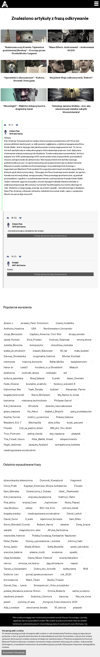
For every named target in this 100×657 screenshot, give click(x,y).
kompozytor (36, 345)
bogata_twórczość (14, 394)
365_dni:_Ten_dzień (61, 428)
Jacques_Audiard (38, 444)
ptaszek (75, 433)
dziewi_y (8, 323)
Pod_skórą (9, 502)
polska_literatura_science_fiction (22, 591)
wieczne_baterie (13, 552)
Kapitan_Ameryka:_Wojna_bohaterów (45, 485)
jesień (7, 601)
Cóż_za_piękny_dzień (31, 428)
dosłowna (9, 372)
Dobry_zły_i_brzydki (45, 568)
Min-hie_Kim (47, 507)
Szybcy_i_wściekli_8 (64, 383)
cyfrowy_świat (70, 507)
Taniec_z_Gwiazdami (15, 568)
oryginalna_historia (44, 356)
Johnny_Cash (74, 541)
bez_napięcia (57, 433)
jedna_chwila (35, 433)
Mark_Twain (33, 579)
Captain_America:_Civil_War (45, 334)
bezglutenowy (79, 361)
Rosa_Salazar (37, 378)
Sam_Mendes (11, 491)
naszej (74, 563)
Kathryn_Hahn (66, 497)
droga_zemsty (77, 334)
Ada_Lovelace (11, 607)
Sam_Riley (75, 519)
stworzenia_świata (36, 607)
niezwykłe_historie (14, 535)
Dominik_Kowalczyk (51, 480)
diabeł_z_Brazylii (54, 411)
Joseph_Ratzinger (42, 350)
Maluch (74, 367)
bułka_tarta (69, 568)
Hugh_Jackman (12, 444)
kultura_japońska (13, 378)
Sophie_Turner (12, 417)
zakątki (8, 530)
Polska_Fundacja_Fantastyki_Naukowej (54, 535)
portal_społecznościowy (39, 574)
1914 (85, 568)
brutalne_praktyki (36, 383)
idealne (64, 524)
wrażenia (57, 552)
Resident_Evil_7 (12, 422)
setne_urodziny (81, 591)
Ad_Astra (32, 411)
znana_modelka (65, 323)
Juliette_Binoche (13, 345)
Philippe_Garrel (63, 400)
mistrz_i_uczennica (38, 417)
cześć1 (24, 367)
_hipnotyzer (51, 502)
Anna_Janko (10, 546)
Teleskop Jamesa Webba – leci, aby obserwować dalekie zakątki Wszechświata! (71, 109)
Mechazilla (35, 422)
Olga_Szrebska (12, 557)
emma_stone (84, 339)
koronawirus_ (11, 579)
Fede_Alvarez (11, 383)
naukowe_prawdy (14, 596)
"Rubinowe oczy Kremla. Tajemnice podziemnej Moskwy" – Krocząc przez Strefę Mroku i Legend (24, 50)
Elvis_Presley (34, 339)
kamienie (9, 400)
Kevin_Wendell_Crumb (17, 524)
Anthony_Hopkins (14, 328)
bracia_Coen (30, 502)
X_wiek (56, 378)
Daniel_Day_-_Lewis (15, 585)
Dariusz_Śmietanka (15, 356)
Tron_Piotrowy (12, 433)
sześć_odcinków (79, 546)
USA (33, 328)
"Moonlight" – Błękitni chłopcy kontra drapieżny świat (24, 107)
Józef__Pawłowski (68, 491)
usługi (29, 507)
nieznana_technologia (34, 400)
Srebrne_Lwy (11, 574)
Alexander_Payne (75, 389)
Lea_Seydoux (11, 507)
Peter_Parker (11, 541)
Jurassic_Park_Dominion (34, 323)
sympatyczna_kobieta (67, 444)
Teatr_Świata (35, 389)
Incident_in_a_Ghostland (48, 367)
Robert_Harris (45, 524)
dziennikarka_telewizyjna (18, 480)
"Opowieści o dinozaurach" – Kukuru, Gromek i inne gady (24, 79)
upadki (73, 552)
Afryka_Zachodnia (58, 530)
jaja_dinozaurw (55, 563)
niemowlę (9, 361)
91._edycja (60, 607)
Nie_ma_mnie (83, 596)
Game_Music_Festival (40, 557)
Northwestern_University (57, 328)
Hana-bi (8, 367)
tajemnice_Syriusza (51, 519)
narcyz (7, 563)
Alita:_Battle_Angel (42, 439)
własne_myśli (37, 552)
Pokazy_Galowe (64, 417)
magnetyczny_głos (29, 530)
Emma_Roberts (56, 591)
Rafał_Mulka (57, 361)
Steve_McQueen (40, 394)
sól (65, 372)
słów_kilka (54, 422)
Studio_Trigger (55, 579)
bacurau (63, 596)
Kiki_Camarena (12, 406)
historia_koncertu (32, 361)
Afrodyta (33, 406)
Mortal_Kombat (71, 356)
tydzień (54, 389)
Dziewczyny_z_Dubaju (38, 491)
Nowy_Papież (72, 502)
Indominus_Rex (12, 389)
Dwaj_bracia (83, 524)
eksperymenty (68, 439)
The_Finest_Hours (14, 439)
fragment (75, 480)
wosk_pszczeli (75, 422)
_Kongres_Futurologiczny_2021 (59, 601)
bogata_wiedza (12, 513)
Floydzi (8, 428)
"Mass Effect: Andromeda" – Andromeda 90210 (71, 49)
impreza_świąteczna (39, 497)
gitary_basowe (12, 411)
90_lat (63, 350)
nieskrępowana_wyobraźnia (19, 450)
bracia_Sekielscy (68, 557)
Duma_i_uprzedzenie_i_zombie (43, 541)
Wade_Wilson (32, 546)
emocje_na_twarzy (28, 563)
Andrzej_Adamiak (59, 339)
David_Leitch (74, 513)
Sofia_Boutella (55, 546)
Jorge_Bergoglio (13, 334)
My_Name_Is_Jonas (68, 394)
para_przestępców (81, 411)
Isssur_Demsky (75, 378)
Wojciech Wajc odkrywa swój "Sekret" (71, 77)
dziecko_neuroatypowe (58, 406)
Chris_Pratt (10, 485)
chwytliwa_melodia (62, 345)
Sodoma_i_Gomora (41, 596)
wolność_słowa (30, 372)
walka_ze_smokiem (14, 350)
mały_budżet (81, 350)
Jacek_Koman (12, 339)
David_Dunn (11, 519)
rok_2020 (65, 574)
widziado (51, 372)
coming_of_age (26, 601)
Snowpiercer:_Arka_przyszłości (51, 585)
